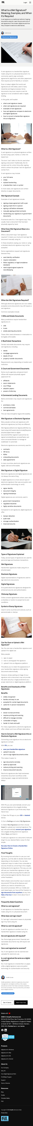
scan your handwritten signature (14, 749)
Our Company (5, 1067)
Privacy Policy (4, 1112)
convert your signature (23, 829)
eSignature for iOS (6, 1055)
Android (27, 815)
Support (3, 1080)
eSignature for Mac (6, 1052)
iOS (21, 815)
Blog (2, 1092)
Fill (6, 745)
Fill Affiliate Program (6, 1077)
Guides (3, 1095)
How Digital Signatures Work (8, 1074)
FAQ (2, 1101)
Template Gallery (5, 1098)
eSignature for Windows (7, 1049)
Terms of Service (5, 1083)
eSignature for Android (7, 1059)
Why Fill (3, 1070)
